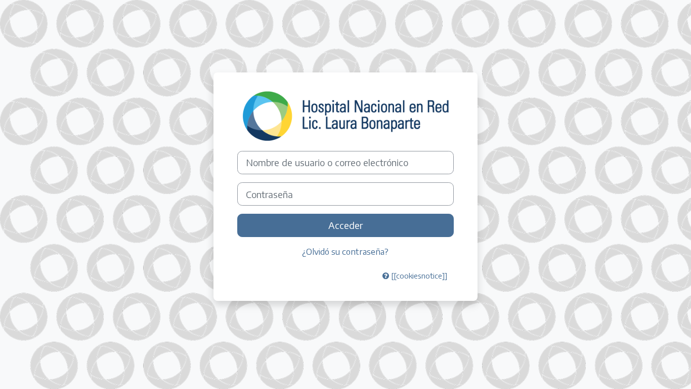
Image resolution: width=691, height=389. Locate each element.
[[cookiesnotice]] (418, 275)
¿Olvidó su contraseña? (345, 251)
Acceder (345, 225)
